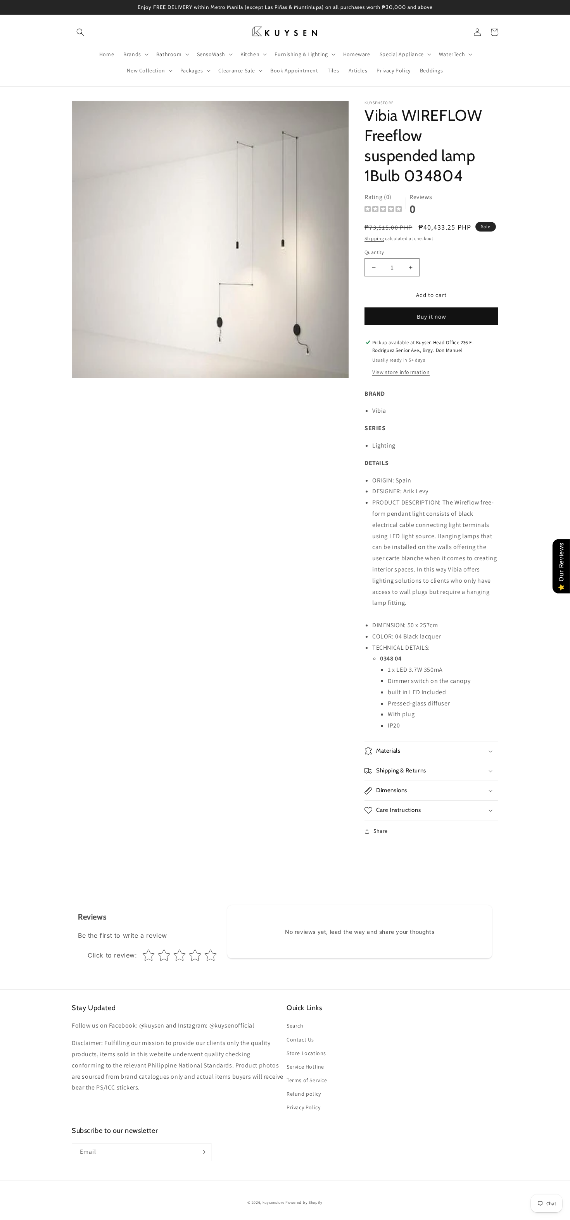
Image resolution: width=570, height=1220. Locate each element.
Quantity (374, 252)
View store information (401, 372)
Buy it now (431, 316)
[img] (383, 210)
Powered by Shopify (304, 1202)
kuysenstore (274, 1202)
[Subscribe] (202, 1152)
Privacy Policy (303, 1107)
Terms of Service (307, 1080)
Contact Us (300, 1039)
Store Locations (306, 1053)
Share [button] (380, 830)
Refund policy (304, 1093)
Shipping (374, 238)
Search (295, 1025)
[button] (80, 32)
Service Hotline (305, 1066)
